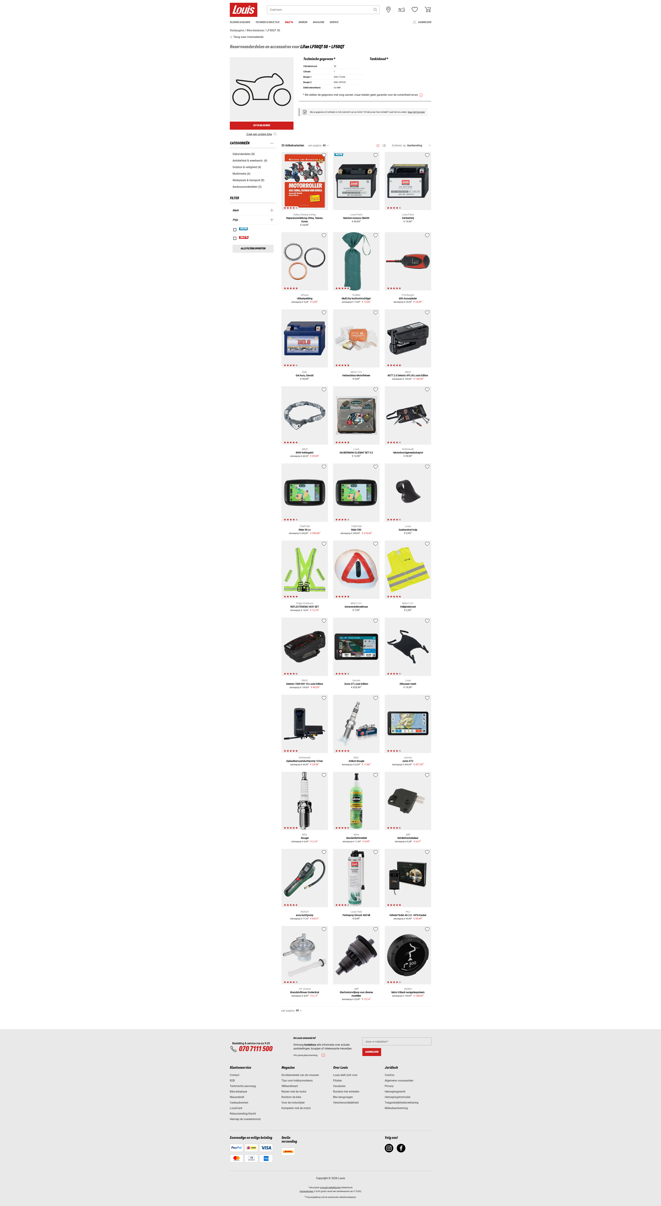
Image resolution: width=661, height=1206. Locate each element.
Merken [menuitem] (302, 22)
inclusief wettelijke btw (330, 1187)
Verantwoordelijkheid (346, 1102)
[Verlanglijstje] (414, 9)
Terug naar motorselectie (248, 37)
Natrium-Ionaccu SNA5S (356, 218)
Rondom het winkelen (346, 1091)
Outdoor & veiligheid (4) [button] (247, 167)
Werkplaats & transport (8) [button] (248, 180)
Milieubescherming (396, 1108)
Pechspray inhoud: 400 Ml (356, 915)
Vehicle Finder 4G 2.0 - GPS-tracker (407, 915)
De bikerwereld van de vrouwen (300, 1075)
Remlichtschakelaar (407, 838)
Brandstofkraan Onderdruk (304, 992)
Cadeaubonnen (239, 1102)
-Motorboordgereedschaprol (408, 452)
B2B (232, 1080)
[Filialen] (388, 9)
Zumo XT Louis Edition (356, 683)
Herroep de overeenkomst (245, 1119)
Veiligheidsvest (408, 606)
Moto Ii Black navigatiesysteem (407, 992)
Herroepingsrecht (395, 1091)
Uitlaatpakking (304, 298)
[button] (375, 9)
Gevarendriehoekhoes (356, 606)
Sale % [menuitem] (289, 22)
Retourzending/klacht (243, 1113)
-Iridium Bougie (356, 761)
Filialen (337, 1080)
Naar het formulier (416, 112)
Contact (234, 1075)
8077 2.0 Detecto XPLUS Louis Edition (408, 375)
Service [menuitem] (334, 22)
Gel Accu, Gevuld (304, 375)
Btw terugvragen (343, 1097)
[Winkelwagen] (427, 9)
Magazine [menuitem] (318, 22)
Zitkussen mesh (408, 683)
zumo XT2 (407, 761)
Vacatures (339, 1086)
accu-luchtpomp (304, 915)
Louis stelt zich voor (345, 1075)
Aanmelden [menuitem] (424, 22)
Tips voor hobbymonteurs (297, 1080)
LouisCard (236, 1108)
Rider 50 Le (305, 529)
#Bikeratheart (289, 1086)
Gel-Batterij (408, 218)
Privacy (389, 1086)
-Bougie (305, 838)
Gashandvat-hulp (408, 529)
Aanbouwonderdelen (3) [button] (247, 186)
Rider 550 (356, 529)
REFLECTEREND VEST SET (304, 606)
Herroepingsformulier (397, 1097)
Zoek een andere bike (259, 134)
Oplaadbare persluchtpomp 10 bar (304, 761)
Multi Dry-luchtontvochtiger (356, 298)
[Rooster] (378, 145)
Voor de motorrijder (293, 1102)
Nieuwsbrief (237, 1097)
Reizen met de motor (293, 1091)
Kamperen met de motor (296, 1108)
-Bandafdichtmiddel (356, 838)
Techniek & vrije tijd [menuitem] (267, 22)
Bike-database (238, 1091)
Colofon (389, 1075)
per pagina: (315, 145)
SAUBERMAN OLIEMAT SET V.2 (356, 452)
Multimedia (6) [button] (241, 173)
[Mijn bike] (401, 9)
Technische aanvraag (243, 1086)
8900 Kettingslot (304, 452)
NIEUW (243, 228)
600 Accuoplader (408, 298)
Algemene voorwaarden (399, 1080)
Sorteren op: (399, 145)
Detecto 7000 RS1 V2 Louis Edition (304, 683)
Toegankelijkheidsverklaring (401, 1102)
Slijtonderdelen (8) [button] (244, 154)
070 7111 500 (255, 1049)
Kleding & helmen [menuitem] (240, 22)
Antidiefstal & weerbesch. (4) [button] (250, 160)
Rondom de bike (291, 1097)
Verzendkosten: (307, 1191)
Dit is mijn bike (261, 125)
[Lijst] (384, 145)
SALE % (244, 237)
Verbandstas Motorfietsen (356, 375)
